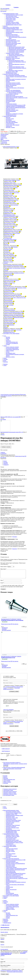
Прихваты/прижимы (11, 100)
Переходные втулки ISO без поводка (14, 96)
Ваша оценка (4, 566)
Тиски (7, 847)
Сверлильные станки (11, 45)
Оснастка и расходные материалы (11, 74)
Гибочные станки (10, 30)
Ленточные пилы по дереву (12, 17)
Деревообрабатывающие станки (10, 13)
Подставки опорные (10, 121)
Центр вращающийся (11, 111)
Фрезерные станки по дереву (12, 23)
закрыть (2, 939)
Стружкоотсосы (9, 21)
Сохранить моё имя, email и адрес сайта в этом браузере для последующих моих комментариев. (12, 586)
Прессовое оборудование (12, 122)
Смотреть (8, 4)
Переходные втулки (10, 95)
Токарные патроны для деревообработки (15, 106)
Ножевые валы (9, 86)
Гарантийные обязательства (12, 349)
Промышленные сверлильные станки (17, 49)
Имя (2, 580)
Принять (3, 955)
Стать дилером (6, 780)
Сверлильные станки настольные (16, 50)
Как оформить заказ (10, 353)
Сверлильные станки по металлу (16, 51)
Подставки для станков (11, 42)
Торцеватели (9, 126)
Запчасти (5, 26)
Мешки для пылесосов (11, 85)
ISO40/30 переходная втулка (8, 657)
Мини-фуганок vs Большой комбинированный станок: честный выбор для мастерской (14, 768)
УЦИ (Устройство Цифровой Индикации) (15, 107)
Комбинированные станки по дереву (14, 14)
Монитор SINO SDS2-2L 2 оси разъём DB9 (11, 417)
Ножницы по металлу (11, 39)
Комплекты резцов (10, 80)
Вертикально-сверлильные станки (17, 47)
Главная (2, 394)
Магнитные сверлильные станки (16, 48)
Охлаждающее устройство (12, 94)
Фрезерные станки (10, 59)
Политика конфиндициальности (7, 801)
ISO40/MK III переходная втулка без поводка (12, 620)
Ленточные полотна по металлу (13, 84)
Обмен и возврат (10, 350)
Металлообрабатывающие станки (11, 28)
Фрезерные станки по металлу (16, 70)
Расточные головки (10, 101)
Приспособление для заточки (15, 92)
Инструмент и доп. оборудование (11, 27)
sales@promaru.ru (13, 133)
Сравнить (5, 921)
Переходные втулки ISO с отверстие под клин (16, 97)
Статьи (7, 339)
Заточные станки (10, 118)
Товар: (2, 959)
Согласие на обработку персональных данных (11, 970)
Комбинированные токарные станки (14, 32)
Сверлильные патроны (11, 103)
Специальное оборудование (9, 116)
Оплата (7, 351)
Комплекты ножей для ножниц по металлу (16, 79)
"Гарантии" (14, 548)
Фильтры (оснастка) (10, 108)
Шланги (8, 112)
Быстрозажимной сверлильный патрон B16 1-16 (12, 432)
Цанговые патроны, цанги (12, 110)
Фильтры (8, 892)
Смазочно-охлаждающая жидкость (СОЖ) (15, 105)
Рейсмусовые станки (11, 18)
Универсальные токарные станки (16, 55)
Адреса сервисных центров (12, 347)
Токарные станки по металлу (12, 53)
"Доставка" (14, 536)
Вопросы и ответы (10, 356)
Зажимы (8, 77)
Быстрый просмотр (5, 619)
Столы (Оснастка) (10, 123)
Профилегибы (9, 824)
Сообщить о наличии (6, 446)
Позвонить (4, 141)
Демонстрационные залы (12, 342)
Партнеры (8, 340)
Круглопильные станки (11, 16)
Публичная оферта (13, 803)
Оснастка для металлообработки (13, 91)
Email (2, 582)
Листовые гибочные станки (12, 827)
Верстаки (8, 117)
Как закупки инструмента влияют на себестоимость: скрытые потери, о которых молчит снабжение (15, 764)
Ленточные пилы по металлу (12, 35)
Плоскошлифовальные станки (13, 40)
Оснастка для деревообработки (13, 90)
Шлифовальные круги (11, 115)
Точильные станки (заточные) (13, 58)
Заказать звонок (4, 932)
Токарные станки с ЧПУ (11, 56)
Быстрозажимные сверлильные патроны (15, 75)
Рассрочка (5, 783)
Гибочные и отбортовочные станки (14, 29)
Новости (8, 338)
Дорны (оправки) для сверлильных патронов (16, 76)
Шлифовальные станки (11, 73)
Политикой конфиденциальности (11, 688)
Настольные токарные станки (15, 54)
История (8, 337)
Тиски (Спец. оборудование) (12, 124)
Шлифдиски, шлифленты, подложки (14, 113)
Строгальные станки (11, 19)
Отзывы (8, 344)
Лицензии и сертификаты (12, 343)
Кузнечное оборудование (12, 34)
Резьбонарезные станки (11, 44)
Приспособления (10, 98)
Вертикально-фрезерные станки (16, 60)
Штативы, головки (10, 127)
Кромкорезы (9, 33)
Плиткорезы (9, 119)
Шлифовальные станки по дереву (14, 24)
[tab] (15, 461)
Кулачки (8, 81)
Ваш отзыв (3, 569)
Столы (7, 852)
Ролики (7, 102)
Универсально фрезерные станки (16, 66)
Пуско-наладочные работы (12, 348)
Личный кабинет (7, 922)
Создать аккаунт (4, 949)
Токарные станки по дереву (12, 22)
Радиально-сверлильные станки (13, 43)
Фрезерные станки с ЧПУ (12, 71)
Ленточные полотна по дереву (13, 82)
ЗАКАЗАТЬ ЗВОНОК (8, 709)
